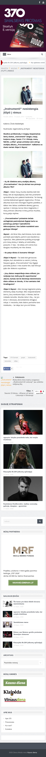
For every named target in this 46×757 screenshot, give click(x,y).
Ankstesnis (19, 377)
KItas (29, 391)
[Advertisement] (23, 332)
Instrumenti (31, 357)
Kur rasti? (8, 725)
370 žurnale (14, 357)
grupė (23, 357)
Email (41, 118)
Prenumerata (9, 722)
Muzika (29, 117)
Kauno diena (32, 752)
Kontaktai (8, 729)
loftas (16, 361)
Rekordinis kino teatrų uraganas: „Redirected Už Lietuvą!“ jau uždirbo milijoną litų (28, 382)
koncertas (8, 361)
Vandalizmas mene (20, 622)
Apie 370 (8, 718)
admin (11, 117)
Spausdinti (31, 118)
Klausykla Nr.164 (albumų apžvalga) (17, 472)
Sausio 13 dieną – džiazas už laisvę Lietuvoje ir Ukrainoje (18, 394)
